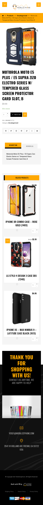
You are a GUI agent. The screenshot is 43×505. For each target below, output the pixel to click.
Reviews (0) (29, 146)
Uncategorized (13, 123)
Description (13, 145)
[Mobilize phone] (21, 7)
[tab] (13, 146)
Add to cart (17, 114)
